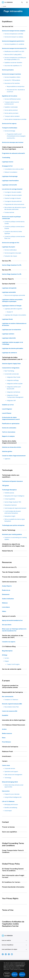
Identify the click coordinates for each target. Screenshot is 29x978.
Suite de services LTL (9, 567)
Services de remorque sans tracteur (12, 142)
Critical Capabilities (9, 499)
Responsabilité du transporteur (15, 86)
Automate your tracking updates (12, 534)
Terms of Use (7, 910)
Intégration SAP (11, 400)
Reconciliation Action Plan (11, 707)
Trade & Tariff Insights (13, 664)
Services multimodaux (10, 250)
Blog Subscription (7, 651)
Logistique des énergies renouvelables (15, 315)
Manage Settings (7, 974)
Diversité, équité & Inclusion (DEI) (12, 704)
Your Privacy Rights (10, 898)
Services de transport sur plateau (13, 37)
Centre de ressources (9, 582)
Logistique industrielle (9, 338)
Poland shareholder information (13, 887)
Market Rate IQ (7, 551)
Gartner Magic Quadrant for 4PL (11, 274)
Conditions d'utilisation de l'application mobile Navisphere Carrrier (13, 924)
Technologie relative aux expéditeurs (10, 476)
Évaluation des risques (10, 256)
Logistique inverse (7, 162)
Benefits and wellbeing (10, 807)
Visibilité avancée (9, 493)
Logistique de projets (8, 247)
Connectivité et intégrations (10, 368)
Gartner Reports (8, 279)
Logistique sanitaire (8, 334)
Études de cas (6, 590)
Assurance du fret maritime (12, 83)
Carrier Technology (8, 530)
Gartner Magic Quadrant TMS (12, 502)
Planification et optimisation (10, 423)
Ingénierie (7, 459)
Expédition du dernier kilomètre (13, 62)
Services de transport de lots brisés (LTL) (14, 48)
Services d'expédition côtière (12, 77)
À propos (6, 680)
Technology (7, 777)
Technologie (7, 470)
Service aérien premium (11, 110)
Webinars (5, 603)
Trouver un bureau (8, 827)
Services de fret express (9, 123)
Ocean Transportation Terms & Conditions (12, 851)
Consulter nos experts (8, 642)
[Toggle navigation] (27, 2)
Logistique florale (7, 319)
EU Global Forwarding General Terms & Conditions (13, 870)
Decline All (22, 974)
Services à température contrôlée (13, 34)
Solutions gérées (7, 451)
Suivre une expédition (9, 832)
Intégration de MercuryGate (14, 383)
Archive (4, 729)
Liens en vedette (6, 940)
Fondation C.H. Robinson (11, 699)
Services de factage (9, 131)
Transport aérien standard (11, 116)
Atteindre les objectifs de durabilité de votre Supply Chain (13, 545)
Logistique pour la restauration (11, 329)
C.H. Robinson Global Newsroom (13, 725)
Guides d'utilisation (8, 598)
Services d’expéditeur (7, 945)
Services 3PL (6, 261)
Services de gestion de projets (12, 253)
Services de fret (7, 26)
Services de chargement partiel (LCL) (13, 41)
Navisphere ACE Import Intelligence (14, 496)
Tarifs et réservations (8, 432)
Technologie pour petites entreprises (13, 525)
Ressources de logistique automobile (14, 295)
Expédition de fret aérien (9, 96)
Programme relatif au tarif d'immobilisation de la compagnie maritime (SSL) (16, 136)
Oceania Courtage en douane (12, 198)
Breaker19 (10, 312)
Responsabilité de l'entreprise (12, 692)
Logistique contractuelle (9, 185)
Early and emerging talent (10, 782)
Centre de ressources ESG (9, 711)
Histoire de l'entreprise (10, 747)
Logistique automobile (9, 292)
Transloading (6, 157)
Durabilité (5, 715)
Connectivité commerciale (11, 374)
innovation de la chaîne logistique (13, 720)
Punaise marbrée (9, 212)
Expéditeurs (7, 21)
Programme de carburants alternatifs (13, 153)
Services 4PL (6, 270)
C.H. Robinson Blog (9, 646)
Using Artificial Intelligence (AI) (12, 797)
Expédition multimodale (11, 107)
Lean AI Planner (6, 413)
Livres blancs (6, 607)
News (3, 737)
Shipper (6, 661)
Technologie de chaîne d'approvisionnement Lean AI (12, 358)
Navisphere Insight (9, 516)
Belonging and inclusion (11, 804)
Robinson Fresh (7, 751)
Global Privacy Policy (11, 864)
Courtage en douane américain (13, 201)
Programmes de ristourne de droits (14, 204)
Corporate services (9, 768)
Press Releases (6, 742)
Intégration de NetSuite (13, 392)
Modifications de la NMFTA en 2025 (14, 51)
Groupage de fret (7, 166)
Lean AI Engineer (7, 409)
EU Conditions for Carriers (11, 882)
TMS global (5, 485)
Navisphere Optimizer (10, 505)
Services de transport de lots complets (13, 31)
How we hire (6, 791)
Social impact (8, 810)
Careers (4, 761)
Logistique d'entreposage (10, 176)
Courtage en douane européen (13, 195)
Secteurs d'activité (8, 284)
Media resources (7, 733)
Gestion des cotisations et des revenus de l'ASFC (12, 636)
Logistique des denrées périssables (12, 348)
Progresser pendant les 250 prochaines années (10, 686)
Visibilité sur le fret (8, 405)
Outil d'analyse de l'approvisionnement (15, 508)
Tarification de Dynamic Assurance (12, 481)
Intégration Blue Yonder (13, 377)
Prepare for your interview (11, 794)
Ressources (7, 562)
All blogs (4, 655)
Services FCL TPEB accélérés (12, 80)
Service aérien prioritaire (11, 113)
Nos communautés (7, 696)
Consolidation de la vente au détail (14, 169)
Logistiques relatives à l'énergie (11, 305)
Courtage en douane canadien (12, 192)
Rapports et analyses (8, 436)
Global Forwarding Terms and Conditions (13, 844)
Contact (5, 822)
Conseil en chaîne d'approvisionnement (14, 455)
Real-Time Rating (9, 371)
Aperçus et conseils (9, 616)
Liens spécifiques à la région (9, 949)
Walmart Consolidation (10, 172)
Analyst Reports (7, 586)
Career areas (6, 765)
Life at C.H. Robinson (8, 801)
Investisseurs (6, 756)
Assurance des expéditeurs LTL (13, 65)
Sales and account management (13, 774)
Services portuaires (8, 70)
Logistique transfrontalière (10, 180)
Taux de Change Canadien (11, 572)
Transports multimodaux (9, 128)
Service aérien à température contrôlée (15, 119)
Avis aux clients (6, 624)
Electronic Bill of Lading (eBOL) (13, 54)
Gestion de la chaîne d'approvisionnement (9, 442)
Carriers (6, 658)
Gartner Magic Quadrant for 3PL (11, 265)
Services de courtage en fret (10, 242)
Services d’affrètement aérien (12, 99)
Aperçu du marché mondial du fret (12, 620)
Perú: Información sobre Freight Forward (13, 876)
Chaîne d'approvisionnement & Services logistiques (12, 148)
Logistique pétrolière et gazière (13, 309)
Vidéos (4, 611)
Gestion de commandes (9, 428)
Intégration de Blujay (13, 380)
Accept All (14, 974)
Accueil (4, 6)
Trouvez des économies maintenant (14, 577)
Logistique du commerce (9, 352)
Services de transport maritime (11, 74)
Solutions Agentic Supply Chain (11, 363)
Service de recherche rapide (11, 669)
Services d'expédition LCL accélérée (14, 44)
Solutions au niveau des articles (11, 447)
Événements (5, 594)
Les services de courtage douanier (12, 189)
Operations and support (11, 771)
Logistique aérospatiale (9, 288)
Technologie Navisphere (9, 490)
